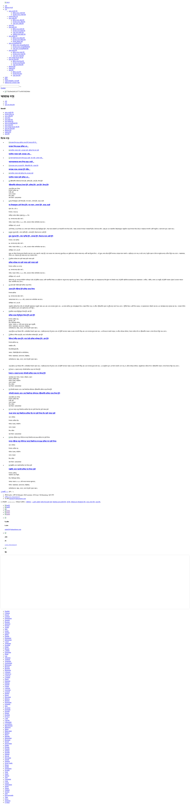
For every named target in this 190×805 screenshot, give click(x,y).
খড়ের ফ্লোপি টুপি (13, 11)
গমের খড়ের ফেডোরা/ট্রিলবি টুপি (20, 49)
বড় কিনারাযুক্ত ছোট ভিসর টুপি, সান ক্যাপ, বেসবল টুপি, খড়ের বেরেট (29, 205)
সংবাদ (6, 77)
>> (8, 491)
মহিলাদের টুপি (12, 66)
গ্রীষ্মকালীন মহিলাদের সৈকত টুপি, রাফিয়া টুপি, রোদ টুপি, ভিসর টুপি (28, 185)
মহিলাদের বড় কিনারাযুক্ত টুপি (78, 502)
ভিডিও (6, 79)
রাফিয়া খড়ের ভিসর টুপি (18, 61)
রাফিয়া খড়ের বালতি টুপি (18, 29)
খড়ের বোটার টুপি (13, 18)
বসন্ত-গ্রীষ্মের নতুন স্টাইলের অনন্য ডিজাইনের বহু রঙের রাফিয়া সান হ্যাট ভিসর (32, 441)
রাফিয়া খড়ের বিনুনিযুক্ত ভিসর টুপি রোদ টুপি (22, 315)
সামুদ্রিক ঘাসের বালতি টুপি (19, 34)
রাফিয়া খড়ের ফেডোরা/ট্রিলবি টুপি (21, 45)
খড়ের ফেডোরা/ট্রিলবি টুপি (15, 43)
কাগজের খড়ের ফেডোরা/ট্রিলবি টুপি (21, 47)
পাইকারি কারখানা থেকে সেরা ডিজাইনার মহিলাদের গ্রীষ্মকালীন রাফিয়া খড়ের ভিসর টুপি (34, 393)
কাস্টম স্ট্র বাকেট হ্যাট (46, 502)
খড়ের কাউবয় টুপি (13, 36)
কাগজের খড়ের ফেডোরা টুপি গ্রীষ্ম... (19, 169)
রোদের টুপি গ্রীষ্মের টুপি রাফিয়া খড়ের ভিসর (22, 289)
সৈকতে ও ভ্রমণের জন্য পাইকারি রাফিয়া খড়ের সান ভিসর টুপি (27, 373)
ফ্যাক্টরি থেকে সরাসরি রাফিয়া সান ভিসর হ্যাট (22, 469)
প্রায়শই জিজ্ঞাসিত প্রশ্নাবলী (12, 81)
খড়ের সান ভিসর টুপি (14, 59)
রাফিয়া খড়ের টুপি (17, 72)
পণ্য (6, 9)
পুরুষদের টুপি (12, 68)
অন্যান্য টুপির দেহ (13, 16)
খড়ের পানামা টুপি (13, 50)
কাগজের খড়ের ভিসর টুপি (19, 63)
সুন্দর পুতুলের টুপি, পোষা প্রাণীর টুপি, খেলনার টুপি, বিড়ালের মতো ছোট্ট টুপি (31, 236)
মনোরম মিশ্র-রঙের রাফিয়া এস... (19, 146)
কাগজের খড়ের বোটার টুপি (19, 22)
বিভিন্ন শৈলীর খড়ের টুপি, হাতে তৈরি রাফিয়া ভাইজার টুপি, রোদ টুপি (28, 338)
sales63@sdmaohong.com (17, 498)
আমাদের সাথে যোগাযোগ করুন (12, 82)
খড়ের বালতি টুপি (13, 27)
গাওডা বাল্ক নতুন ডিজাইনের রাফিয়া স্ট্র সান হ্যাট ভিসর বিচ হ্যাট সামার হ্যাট (32, 413)
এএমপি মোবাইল (36, 502)
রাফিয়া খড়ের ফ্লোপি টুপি (19, 13)
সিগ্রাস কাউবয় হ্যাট (18, 41)
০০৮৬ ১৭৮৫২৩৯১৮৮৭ (11, 545)
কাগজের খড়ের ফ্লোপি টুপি (19, 15)
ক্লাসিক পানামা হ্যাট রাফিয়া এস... (19, 177)
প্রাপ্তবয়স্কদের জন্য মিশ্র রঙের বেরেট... (21, 162)
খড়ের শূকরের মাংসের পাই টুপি (16, 57)
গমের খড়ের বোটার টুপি (18, 24)
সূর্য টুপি (68, 502)
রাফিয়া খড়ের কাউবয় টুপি (19, 38)
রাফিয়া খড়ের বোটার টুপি (18, 20)
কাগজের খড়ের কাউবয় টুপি (19, 40)
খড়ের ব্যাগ (11, 25)
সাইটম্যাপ (28, 502)
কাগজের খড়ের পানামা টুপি (19, 54)
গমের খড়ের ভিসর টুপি (18, 65)
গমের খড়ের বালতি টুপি (18, 32)
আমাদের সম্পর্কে (9, 7)
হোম (6, 6)
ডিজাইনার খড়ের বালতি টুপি (59, 502)
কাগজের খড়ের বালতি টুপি (19, 31)
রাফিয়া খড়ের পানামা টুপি (18, 52)
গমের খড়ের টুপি (16, 75)
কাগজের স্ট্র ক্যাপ (17, 74)
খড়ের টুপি (11, 70)
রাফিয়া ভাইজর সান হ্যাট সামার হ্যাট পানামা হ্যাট (23, 262)
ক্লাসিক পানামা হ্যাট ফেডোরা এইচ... (20, 154)
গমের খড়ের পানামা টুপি (18, 56)
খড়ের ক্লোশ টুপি (90, 502)
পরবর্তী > (4, 491)
